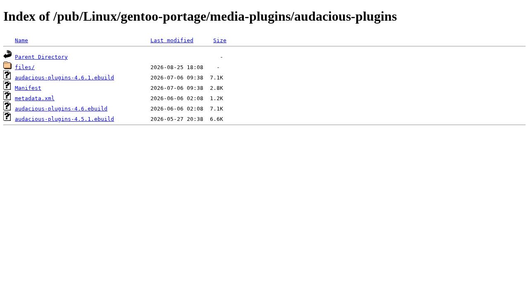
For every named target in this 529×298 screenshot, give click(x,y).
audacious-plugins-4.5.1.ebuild (64, 119)
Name (21, 40)
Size (219, 40)
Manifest (28, 88)
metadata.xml (35, 98)
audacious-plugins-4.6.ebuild (61, 109)
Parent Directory (41, 57)
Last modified (171, 40)
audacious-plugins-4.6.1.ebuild (64, 77)
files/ (25, 67)
